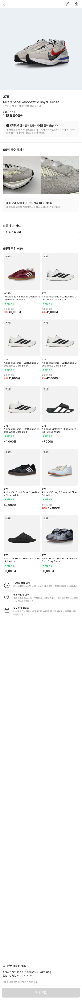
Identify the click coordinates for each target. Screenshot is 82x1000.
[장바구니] (68, 4)
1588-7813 (20, 965)
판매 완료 (41, 992)
